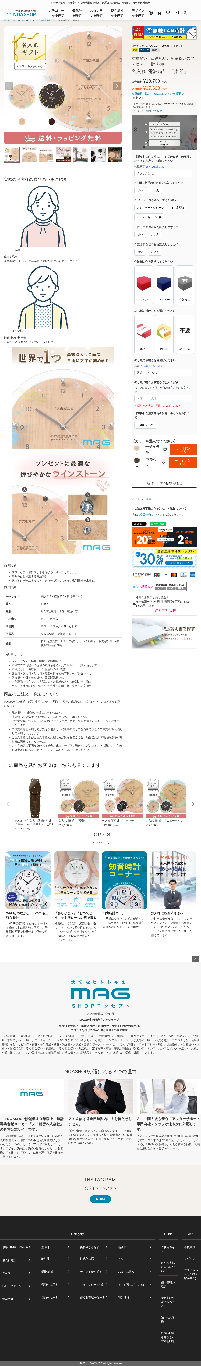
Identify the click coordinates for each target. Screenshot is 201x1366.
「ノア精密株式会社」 (13, 1136)
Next (117, 86)
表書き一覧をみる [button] (153, 365)
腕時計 (45, 1258)
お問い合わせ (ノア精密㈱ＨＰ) (191, 1274)
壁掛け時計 (48, 1271)
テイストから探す (91, 1271)
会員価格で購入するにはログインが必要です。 (160, 93)
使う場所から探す (117, 13)
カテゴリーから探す (56, 13)
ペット (122, 1258)
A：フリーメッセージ (150, 207)
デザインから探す (138, 13)
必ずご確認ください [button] (156, 166)
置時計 (45, 1247)
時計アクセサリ (12, 1286)
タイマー (7, 1273)
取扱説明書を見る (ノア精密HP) (168, 1337)
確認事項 (150, 166)
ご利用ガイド (168, 1249)
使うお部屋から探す (92, 1297)
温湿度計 (7, 1299)
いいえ (155, 190)
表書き (148, 365)
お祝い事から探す (96, 13)
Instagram (100, 1198)
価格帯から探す (89, 1247)
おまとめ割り (126, 1271)
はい (140, 190)
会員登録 (189, 1247)
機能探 (77, 13)
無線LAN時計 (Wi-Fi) (15, 1247)
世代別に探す (88, 1258)
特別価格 (123, 1297)
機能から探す (49, 1284)
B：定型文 (178, 207)
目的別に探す (49, 1297)
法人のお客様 (168, 1319)
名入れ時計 (9, 1260)
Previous (9, 86)
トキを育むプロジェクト (133, 1284)
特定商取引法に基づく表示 (168, 1302)
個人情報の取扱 (168, 1284)
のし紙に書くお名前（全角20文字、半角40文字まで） (162, 389)
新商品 (122, 1247)
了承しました (145, 424)
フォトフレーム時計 (92, 1284)
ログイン (189, 1258)
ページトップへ (195, 959)
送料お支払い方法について (168, 1267)
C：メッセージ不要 (149, 217)
